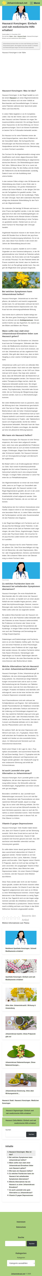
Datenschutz (21, 1227)
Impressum (21, 1222)
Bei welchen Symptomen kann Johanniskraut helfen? (20, 1158)
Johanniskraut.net (17, 3)
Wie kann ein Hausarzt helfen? (21, 1171)
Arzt (15, 36)
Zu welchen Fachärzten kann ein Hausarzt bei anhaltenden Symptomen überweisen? (21, 1176)
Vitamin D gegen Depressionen (21, 1195)
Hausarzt (13, 98)
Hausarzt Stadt (22, 36)
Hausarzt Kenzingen (22, 1100)
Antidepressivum (26, 320)
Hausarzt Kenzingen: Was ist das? (20, 1153)
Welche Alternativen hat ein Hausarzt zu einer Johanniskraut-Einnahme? (22, 1184)
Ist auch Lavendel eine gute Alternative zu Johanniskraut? (20, 1191)
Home (11, 36)
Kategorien (21, 1258)
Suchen (8, 1130)
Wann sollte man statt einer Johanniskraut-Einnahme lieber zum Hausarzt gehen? (21, 1165)
